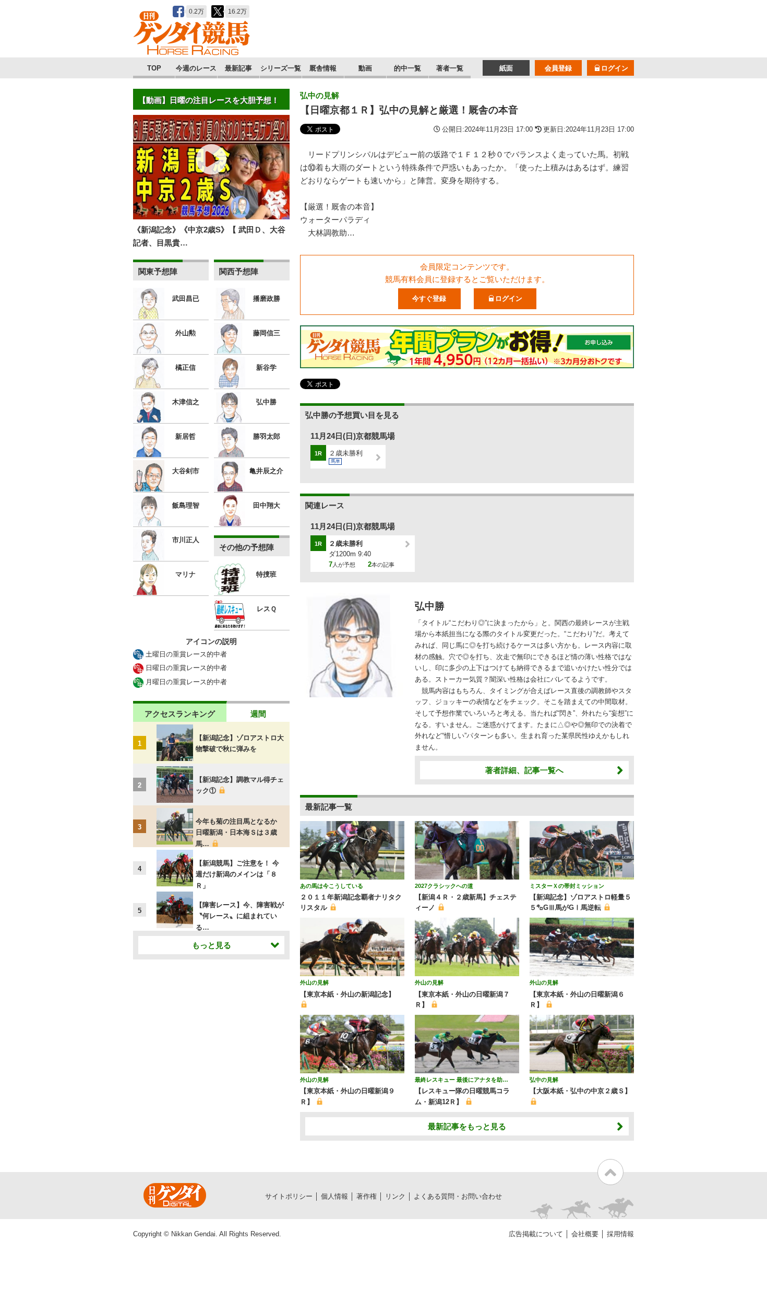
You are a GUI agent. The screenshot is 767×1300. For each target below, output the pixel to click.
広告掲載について (536, 1234)
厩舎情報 (323, 68)
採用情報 (620, 1234)
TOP (154, 68)
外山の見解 (314, 982)
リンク (395, 1196)
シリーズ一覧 (280, 68)
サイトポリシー (289, 1196)
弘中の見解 (319, 95)
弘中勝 (430, 606)
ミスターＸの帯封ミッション (567, 886)
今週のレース (196, 68)
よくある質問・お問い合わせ (458, 1196)
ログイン (614, 68)
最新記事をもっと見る (467, 1126)
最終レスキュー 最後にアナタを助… (461, 1079)
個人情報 (334, 1196)
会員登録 (558, 68)
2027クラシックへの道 (444, 886)
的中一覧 (407, 68)
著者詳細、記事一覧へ (524, 770)
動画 (365, 68)
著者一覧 (449, 68)
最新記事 (238, 68)
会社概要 (584, 1234)
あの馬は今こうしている (331, 886)
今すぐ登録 (429, 298)
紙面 (506, 68)
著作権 (366, 1196)
